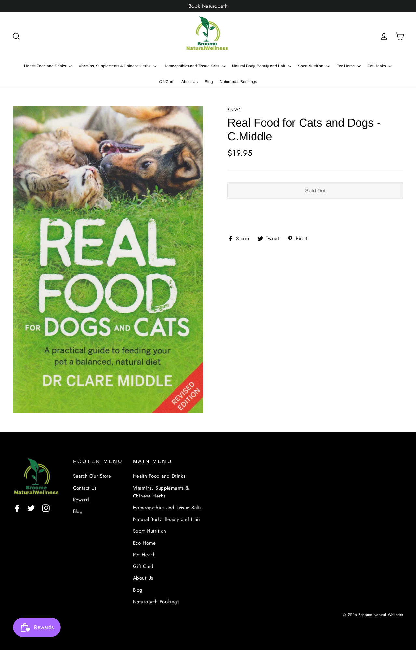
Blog (209, 82)
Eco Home (346, 66)
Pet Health (377, 66)
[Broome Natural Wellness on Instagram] (46, 507)
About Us (189, 82)
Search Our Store (92, 476)
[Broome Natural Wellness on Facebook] (17, 507)
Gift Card (167, 82)
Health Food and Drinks (45, 66)
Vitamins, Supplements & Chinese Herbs (115, 66)
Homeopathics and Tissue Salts (191, 66)
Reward (81, 499)
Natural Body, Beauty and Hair (259, 66)
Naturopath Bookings (238, 82)
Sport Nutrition (311, 66)
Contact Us (85, 488)
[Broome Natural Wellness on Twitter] (31, 507)
